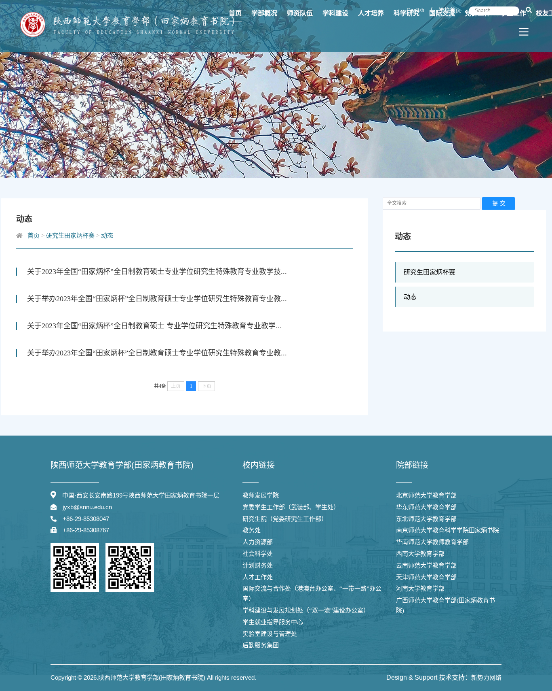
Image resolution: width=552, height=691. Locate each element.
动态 (410, 296)
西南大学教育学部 (420, 554)
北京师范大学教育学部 (426, 495)
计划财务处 (257, 565)
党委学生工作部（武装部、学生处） (290, 507)
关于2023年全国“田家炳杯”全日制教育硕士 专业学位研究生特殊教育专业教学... (154, 326)
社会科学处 (257, 554)
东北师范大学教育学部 (426, 519)
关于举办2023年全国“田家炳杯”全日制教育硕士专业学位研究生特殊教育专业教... (157, 299)
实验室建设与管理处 (269, 634)
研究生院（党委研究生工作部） (284, 519)
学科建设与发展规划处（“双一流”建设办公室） (305, 610)
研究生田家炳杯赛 (429, 272)
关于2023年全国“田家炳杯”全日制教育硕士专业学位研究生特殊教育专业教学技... (157, 272)
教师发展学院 (260, 495)
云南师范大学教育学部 (426, 565)
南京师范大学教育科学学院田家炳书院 (447, 530)
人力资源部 (257, 542)
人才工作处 (257, 577)
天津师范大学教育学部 (426, 577)
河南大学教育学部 (420, 588)
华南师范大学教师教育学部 (432, 542)
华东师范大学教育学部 (426, 507)
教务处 (251, 530)
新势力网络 (486, 677)
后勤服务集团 (260, 645)
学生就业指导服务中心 (272, 622)
